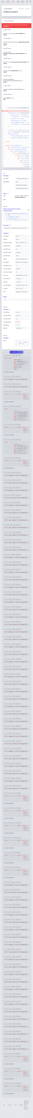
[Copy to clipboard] (28, 178)
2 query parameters (9, 372)
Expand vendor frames (9, 21)
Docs (15, 1105)
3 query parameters (9, 468)
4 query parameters (9, 401)
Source (9, 1105)
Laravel (21, 1105)
